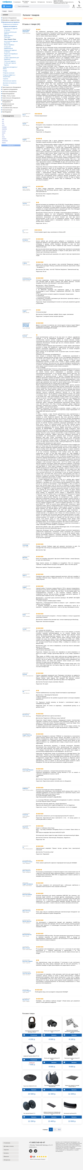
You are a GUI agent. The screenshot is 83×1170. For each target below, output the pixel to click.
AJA (3, 121)
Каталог (5, 14)
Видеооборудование (8, 93)
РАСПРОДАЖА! (6, 112)
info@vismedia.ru (33, 1147)
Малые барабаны (9, 45)
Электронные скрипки (9, 81)
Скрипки (5, 78)
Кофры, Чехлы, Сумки (8, 96)
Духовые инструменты (9, 83)
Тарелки (6, 65)
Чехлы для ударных (10, 61)
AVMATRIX (4, 129)
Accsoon (4, 131)
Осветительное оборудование (11, 98)
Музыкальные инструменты (11, 22)
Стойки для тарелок (10, 63)
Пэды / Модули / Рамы (10, 39)
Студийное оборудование (10, 89)
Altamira (4, 142)
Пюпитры (6, 85)
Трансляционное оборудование (11, 87)
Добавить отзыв (74, 23)
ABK (3, 119)
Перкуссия (7, 55)
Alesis (3, 136)
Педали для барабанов (11, 54)
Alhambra (4, 138)
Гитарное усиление (8, 73)
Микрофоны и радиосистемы (10, 20)
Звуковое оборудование (9, 18)
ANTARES (4, 127)
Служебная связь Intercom (10, 107)
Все (59, 1129)
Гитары (5, 71)
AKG (3, 123)
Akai (3, 134)
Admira (3, 132)
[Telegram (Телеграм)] (36, 1151)
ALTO (3, 125)
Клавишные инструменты (10, 24)
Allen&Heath (5, 140)
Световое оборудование (9, 91)
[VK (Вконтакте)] (31, 1151)
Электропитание (7, 110)
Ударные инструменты (10, 26)
